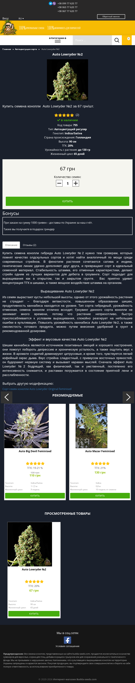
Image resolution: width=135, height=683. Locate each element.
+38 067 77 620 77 (67, 11)
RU (20, 18)
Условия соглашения (67, 646)
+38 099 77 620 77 (67, 3)
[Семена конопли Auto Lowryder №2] (67, 79)
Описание (11, 245)
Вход (5, 18)
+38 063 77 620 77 (67, 7)
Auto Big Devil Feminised (35, 451)
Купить (67, 201)
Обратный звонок (111, 16)
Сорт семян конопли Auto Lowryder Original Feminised (36, 389)
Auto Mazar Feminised (100, 451)
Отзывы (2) (29, 245)
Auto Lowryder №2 (34, 569)
